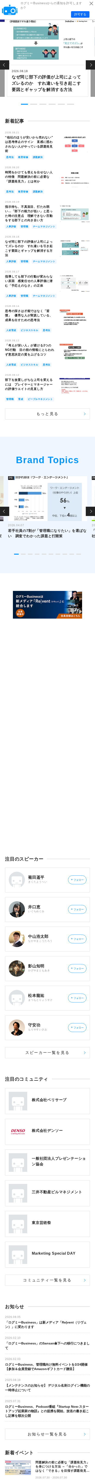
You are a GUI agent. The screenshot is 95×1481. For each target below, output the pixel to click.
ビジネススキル (29, 330)
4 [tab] (52, 104)
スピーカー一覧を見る (47, 1053)
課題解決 (38, 157)
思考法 (10, 157)
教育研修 (23, 157)
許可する (80, 14)
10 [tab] (78, 554)
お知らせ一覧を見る (48, 1434)
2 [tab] (33, 104)
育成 (20, 399)
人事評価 (11, 226)
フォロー (77, 879)
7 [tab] (58, 554)
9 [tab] (71, 554)
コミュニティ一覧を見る (47, 1280)
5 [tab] (61, 104)
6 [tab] (70, 104)
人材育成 (11, 330)
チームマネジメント (44, 226)
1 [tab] (24, 104)
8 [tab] (64, 554)
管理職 (24, 226)
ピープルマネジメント (40, 399)
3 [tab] (42, 104)
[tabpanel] (47, 58)
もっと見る (47, 414)
